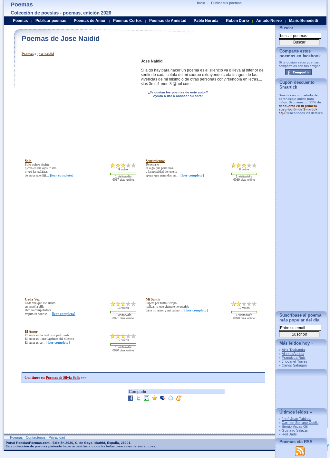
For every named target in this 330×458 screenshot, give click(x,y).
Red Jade (289, 434)
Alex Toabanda (293, 350)
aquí (282, 113)
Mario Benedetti (303, 20)
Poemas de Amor (90, 20)
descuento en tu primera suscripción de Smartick (298, 107)
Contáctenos (36, 437)
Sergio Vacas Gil (294, 426)
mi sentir (153, 299)
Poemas (28, 54)
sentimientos (155, 161)
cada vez (32, 299)
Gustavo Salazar (295, 430)
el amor (31, 331)
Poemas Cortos (127, 20)
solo (28, 161)
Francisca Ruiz (294, 357)
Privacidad (57, 437)
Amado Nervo (269, 20)
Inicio (201, 3)
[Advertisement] (76, 104)
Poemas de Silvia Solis (63, 377)
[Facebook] (298, 72)
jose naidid (45, 54)
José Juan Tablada (296, 419)
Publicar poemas (50, 20)
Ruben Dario (237, 20)
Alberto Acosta (293, 354)
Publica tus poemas (226, 3)
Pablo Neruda (206, 20)
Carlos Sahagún (294, 365)
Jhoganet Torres (294, 361)
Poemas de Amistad (167, 20)
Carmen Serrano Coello (300, 423)
